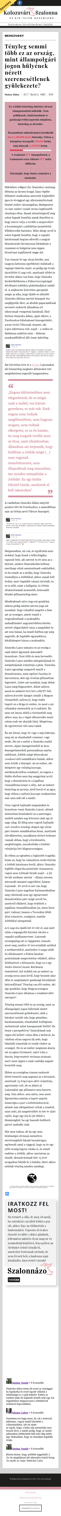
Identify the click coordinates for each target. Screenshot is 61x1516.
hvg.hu (36, 364)
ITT (28, 154)
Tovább (13, 1279)
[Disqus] (30, 1331)
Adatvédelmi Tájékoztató (30, 1497)
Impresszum (30, 1492)
